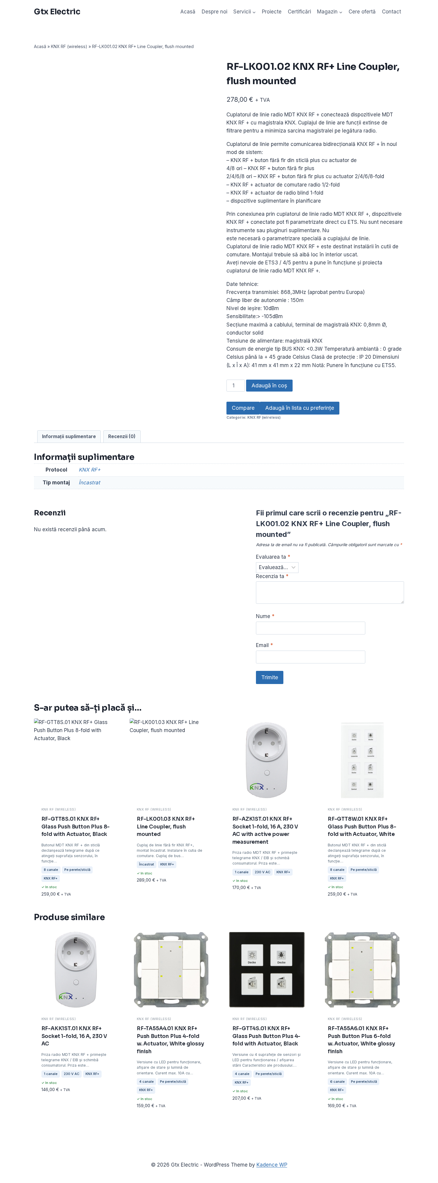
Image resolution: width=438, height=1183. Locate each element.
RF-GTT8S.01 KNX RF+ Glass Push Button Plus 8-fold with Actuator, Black (75, 826)
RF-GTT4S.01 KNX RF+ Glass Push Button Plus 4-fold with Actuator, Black (266, 1036)
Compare (243, 408)
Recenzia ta (272, 576)
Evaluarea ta (273, 557)
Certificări (299, 12)
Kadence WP (272, 1165)
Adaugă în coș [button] (59, 877)
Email (264, 645)
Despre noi (214, 12)
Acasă (187, 12)
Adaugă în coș (269, 385)
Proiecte (272, 12)
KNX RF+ (89, 470)
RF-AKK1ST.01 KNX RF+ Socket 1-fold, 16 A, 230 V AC (74, 1036)
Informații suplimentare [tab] (69, 436)
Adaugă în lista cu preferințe (299, 408)
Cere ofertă (362, 12)
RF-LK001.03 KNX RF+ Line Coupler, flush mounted (166, 826)
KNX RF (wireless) (69, 46)
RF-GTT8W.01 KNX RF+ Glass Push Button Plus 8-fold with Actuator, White (362, 826)
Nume (265, 616)
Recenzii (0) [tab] (122, 436)
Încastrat (89, 483)
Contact (391, 12)
